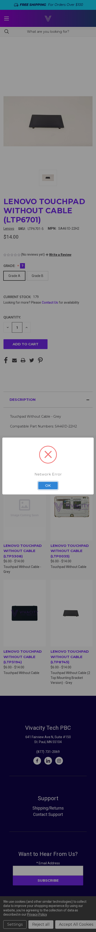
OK (48, 485)
